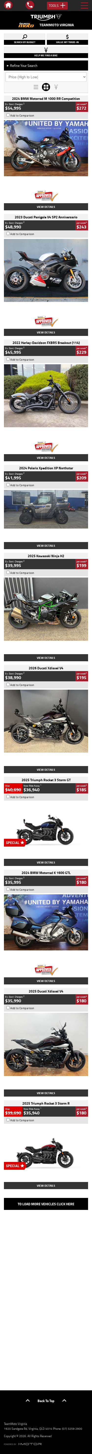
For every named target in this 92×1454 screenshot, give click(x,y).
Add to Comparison (22, 116)
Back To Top (46, 1400)
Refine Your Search (22, 65)
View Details (46, 206)
